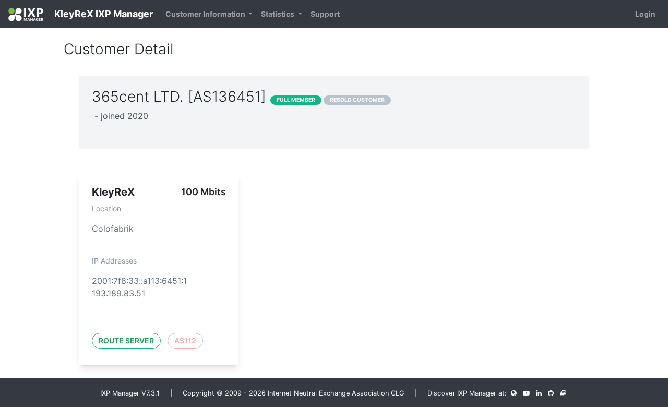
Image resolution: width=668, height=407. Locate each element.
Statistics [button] (278, 13)
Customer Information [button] (206, 13)
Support (325, 13)
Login (645, 13)
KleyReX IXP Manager (102, 13)
